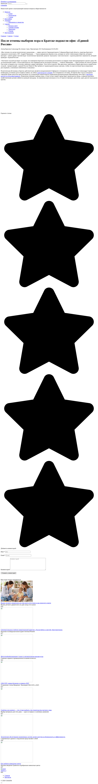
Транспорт (11, 29)
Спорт (10, 13)
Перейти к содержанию (8, 1)
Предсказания (9, 33)
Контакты (8, 777)
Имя (3, 552)
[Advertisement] (49, 97)
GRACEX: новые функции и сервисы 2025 (15, 683)
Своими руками (13, 27)
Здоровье (8, 20)
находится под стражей (44, 72)
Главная (7, 775)
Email (3, 555)
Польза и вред (13, 26)
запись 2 (3, 770)
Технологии (12, 15)
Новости (7, 12)
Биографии (8, 19)
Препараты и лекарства (16, 22)
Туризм (10, 31)
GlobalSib (4, 5)
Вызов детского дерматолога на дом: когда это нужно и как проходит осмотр (26, 603)
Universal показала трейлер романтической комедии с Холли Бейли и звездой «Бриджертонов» (32, 630)
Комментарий (5, 569)
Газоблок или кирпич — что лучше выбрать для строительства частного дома (26, 710)
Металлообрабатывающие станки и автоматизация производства (22, 656)
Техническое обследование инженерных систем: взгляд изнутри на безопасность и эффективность (33, 737)
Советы (7, 24)
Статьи (10, 17)
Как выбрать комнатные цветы (11, 763)
